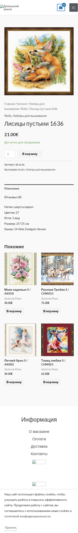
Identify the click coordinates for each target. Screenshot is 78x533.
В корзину (29, 154)
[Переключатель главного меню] (73, 7)
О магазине (39, 431)
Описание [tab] (11, 188)
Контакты (39, 453)
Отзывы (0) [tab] (12, 197)
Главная (9, 104)
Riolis (24, 109)
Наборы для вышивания (30, 115)
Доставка (39, 446)
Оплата (39, 438)
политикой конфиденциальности (27, 516)
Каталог (22, 104)
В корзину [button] (14, 311)
